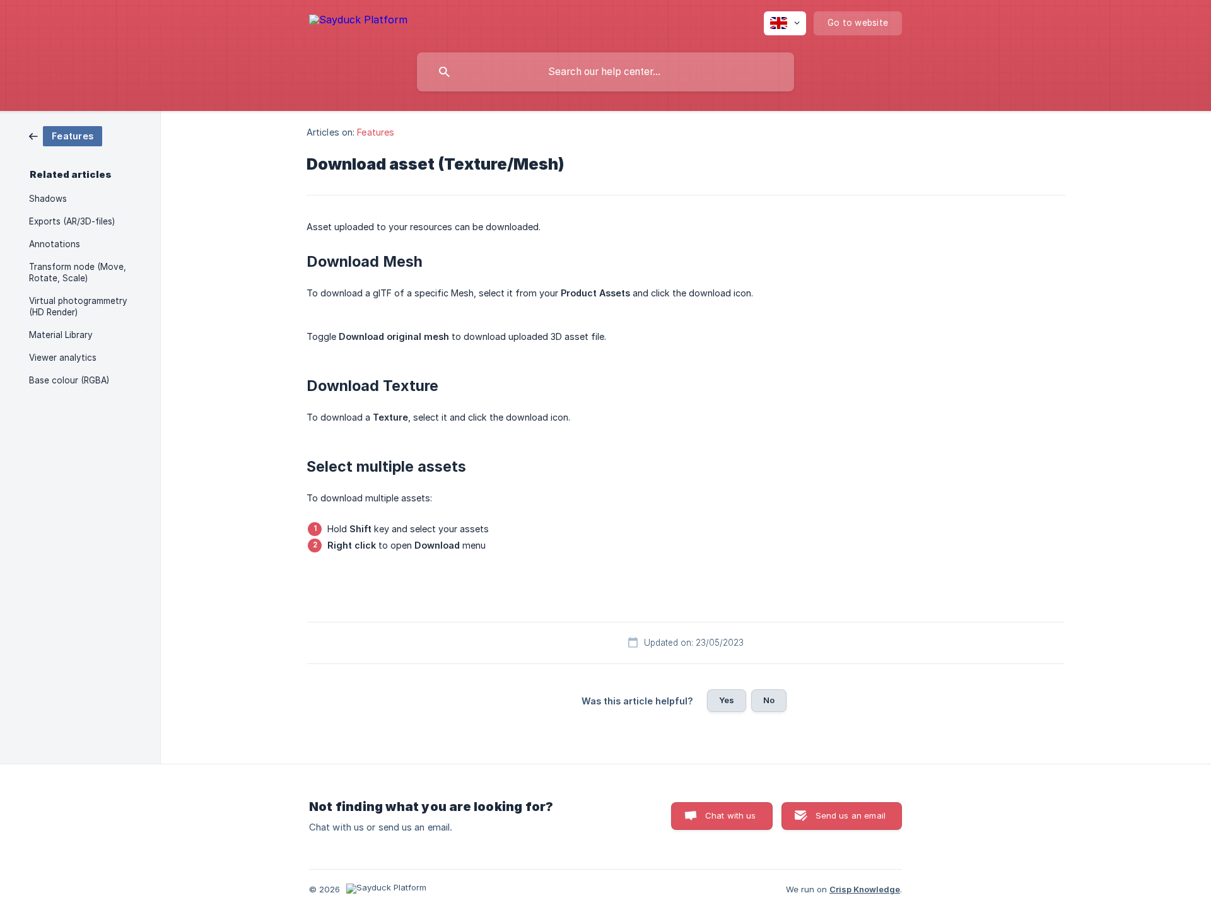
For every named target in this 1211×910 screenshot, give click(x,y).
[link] (65, 135)
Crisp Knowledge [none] (864, 889)
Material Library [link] (61, 335)
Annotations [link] (54, 244)
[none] (358, 21)
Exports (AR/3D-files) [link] (72, 221)
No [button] (769, 700)
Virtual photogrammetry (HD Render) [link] (78, 306)
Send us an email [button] (851, 815)
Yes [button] (726, 700)
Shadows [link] (48, 199)
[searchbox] (605, 71)
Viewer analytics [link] (63, 358)
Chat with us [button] (730, 815)
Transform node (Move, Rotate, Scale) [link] (77, 272)
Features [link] (375, 132)
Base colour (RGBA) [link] (69, 380)
